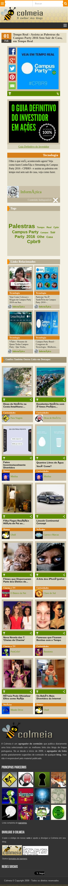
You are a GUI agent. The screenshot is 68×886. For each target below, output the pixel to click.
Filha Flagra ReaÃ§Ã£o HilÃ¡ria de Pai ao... (16, 522)
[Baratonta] (25, 819)
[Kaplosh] (58, 786)
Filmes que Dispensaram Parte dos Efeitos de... (17, 580)
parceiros (22, 823)
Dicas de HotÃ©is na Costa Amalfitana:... (14, 405)
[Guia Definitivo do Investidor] (33, 141)
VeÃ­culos (40, 529)
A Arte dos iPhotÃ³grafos (50, 579)
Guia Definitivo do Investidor (33, 146)
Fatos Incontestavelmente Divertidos (14, 465)
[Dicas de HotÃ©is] (25, 786)
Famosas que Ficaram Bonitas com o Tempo (48, 638)
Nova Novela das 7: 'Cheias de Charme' (14, 638)
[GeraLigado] (42, 819)
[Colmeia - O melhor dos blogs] (8, 20)
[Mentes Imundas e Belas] (9, 819)
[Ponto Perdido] (42, 786)
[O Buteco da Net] (25, 803)
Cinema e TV (9, 588)
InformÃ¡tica (31, 192)
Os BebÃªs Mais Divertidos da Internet (48, 697)
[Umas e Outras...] (58, 803)
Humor (6, 471)
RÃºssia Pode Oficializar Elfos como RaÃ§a (16, 697)
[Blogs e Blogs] (58, 819)
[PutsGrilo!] (9, 803)
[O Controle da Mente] (42, 803)
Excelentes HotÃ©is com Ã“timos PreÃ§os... (50, 405)
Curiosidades (9, 412)
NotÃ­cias (7, 704)
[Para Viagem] (9, 786)
